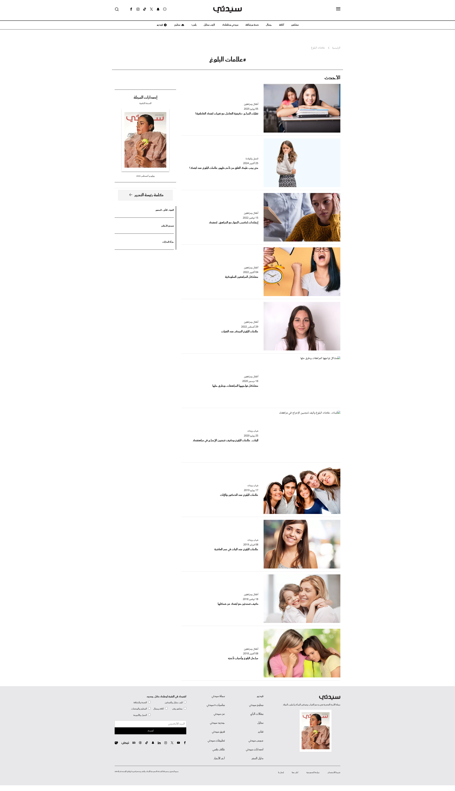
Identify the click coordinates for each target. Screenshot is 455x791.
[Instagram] (138, 9)
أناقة (281, 25)
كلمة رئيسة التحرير (149, 195)
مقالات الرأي (256, 714)
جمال (269, 25)
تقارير (260, 731)
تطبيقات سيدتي (216, 740)
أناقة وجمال (158, 709)
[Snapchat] (158, 9)
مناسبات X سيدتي (216, 705)
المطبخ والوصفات (139, 709)
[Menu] (338, 9)
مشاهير (295, 25)
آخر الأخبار (219, 758)
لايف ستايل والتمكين (174, 702)
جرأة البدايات (168, 242)
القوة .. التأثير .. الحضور (164, 210)
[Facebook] (131, 9)
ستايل (260, 723)
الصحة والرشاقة (140, 702)
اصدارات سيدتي (254, 749)
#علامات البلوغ (227, 59)
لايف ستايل (209, 25)
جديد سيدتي (217, 723)
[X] (151, 9)
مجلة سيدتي (218, 696)
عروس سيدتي (255, 740)
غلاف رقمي (218, 749)
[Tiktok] (144, 9)
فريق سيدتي (218, 731)
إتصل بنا (281, 772)
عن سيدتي (219, 714)
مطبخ (177, 25)
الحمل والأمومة (140, 715)
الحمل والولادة (252, 159)
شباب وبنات (252, 431)
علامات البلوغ (318, 48)
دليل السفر (257, 758)
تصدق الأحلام (167, 226)
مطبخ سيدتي (256, 705)
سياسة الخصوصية (313, 772)
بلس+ (194, 25)
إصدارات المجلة (145, 97)
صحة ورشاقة (252, 25)
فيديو (159, 25)
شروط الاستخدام (334, 772)
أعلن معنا (295, 772)
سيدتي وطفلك (230, 25)
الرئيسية (336, 48)
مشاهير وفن (177, 709)
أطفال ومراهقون (251, 104)
